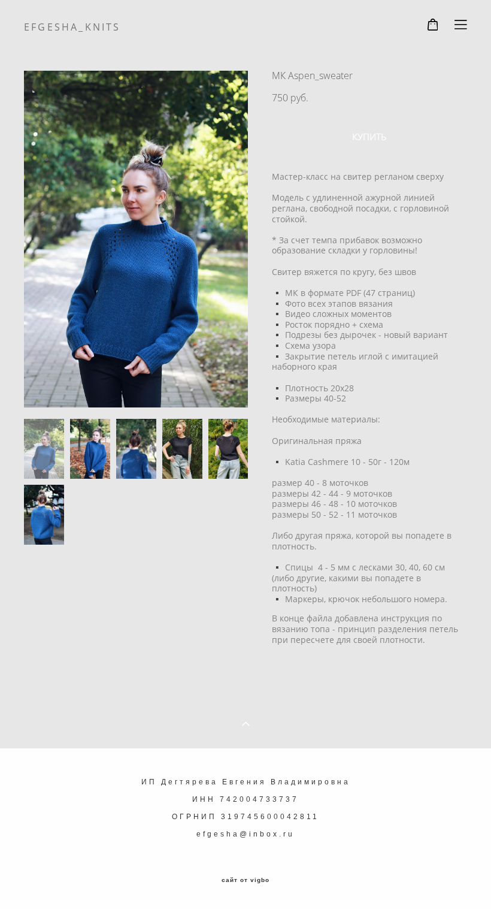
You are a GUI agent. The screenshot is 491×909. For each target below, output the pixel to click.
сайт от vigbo (245, 880)
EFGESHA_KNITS (72, 27)
